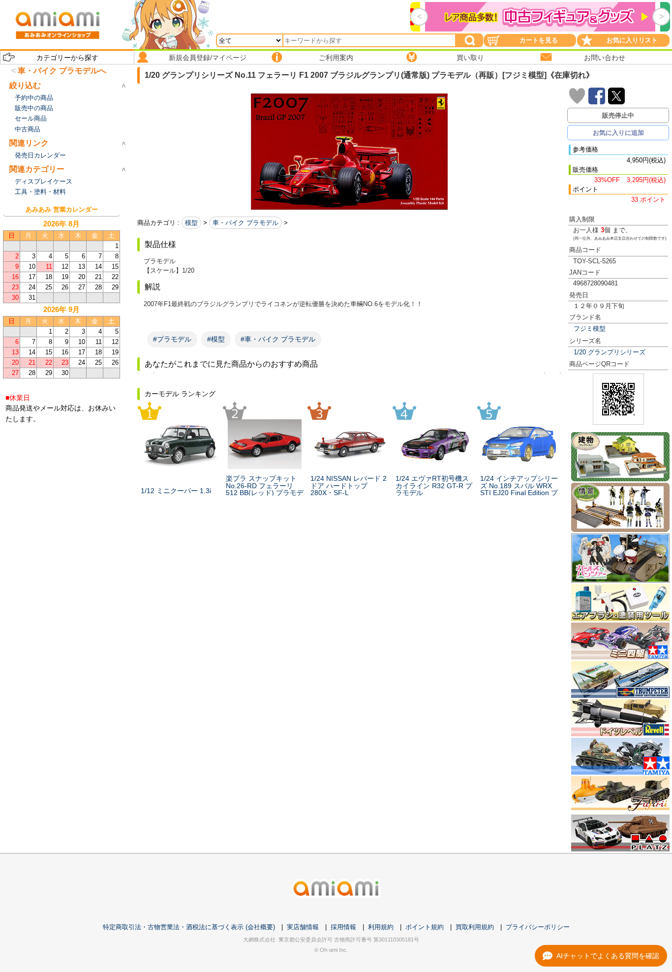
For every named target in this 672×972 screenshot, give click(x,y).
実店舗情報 (303, 927)
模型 (191, 222)
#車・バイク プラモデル (278, 339)
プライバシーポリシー (538, 927)
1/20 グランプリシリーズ (609, 352)
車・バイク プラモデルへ (62, 70)
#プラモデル (172, 339)
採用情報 (343, 927)
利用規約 (381, 927)
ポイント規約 (424, 927)
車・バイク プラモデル (245, 222)
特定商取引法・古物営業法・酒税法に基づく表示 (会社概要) (189, 927)
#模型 (216, 339)
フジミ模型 (590, 328)
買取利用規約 (475, 927)
